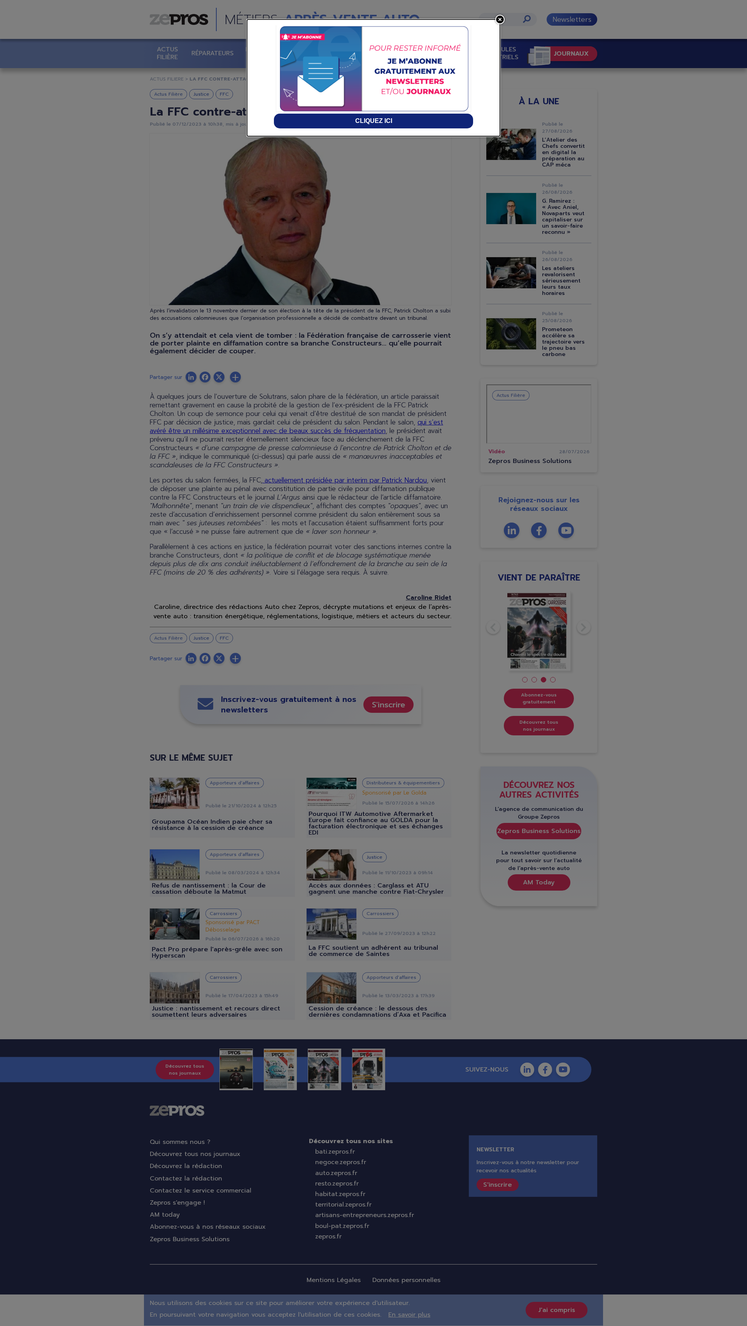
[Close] (500, 19)
